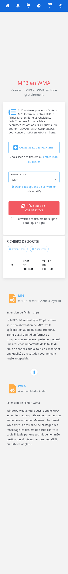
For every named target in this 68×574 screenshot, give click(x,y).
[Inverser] (34, 372)
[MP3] (12, 298)
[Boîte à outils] (28, 6)
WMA (22, 386)
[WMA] (12, 389)
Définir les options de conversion (35, 186)
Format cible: (19, 174)
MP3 (21, 296)
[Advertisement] (34, 45)
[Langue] (50, 6)
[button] (7, 5)
